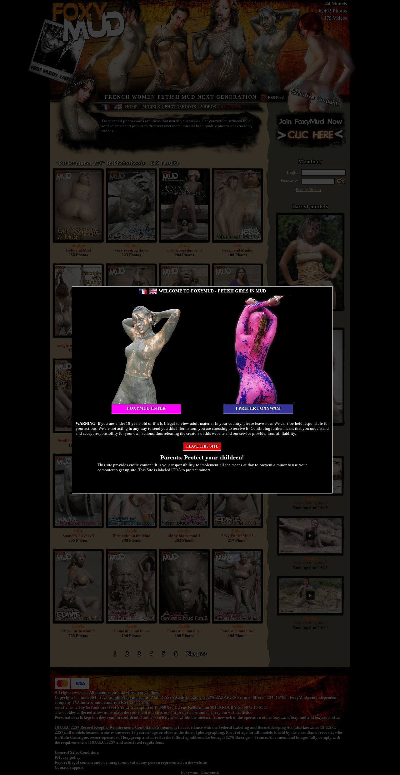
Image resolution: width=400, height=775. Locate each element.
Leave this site (202, 446)
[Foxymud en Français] (143, 291)
